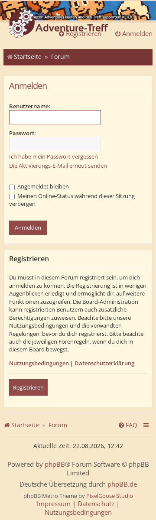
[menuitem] (127, 425)
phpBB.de (122, 484)
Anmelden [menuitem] (137, 33)
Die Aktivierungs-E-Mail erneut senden (58, 165)
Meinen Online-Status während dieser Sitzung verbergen (72, 200)
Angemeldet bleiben (42, 186)
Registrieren (28, 387)
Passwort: (22, 133)
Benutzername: (29, 106)
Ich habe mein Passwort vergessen (53, 156)
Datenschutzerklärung (104, 363)
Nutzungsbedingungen (39, 363)
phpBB (55, 464)
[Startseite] (58, 24)
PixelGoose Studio (109, 496)
